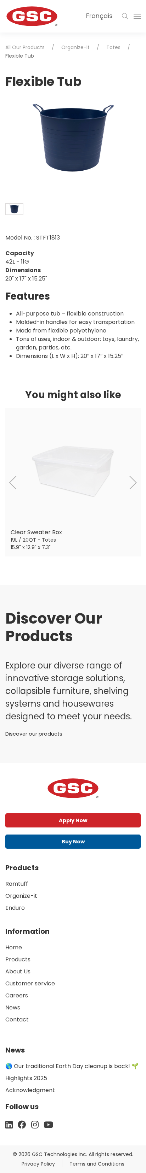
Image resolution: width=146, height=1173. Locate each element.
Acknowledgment (30, 1090)
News (12, 1007)
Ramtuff (16, 884)
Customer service (30, 983)
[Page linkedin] (9, 1125)
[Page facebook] (22, 1125)
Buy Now (73, 841)
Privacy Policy (38, 1163)
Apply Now (73, 820)
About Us (17, 971)
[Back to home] (31, 16)
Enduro (15, 908)
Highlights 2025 (26, 1078)
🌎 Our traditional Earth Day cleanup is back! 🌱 (72, 1066)
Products (17, 959)
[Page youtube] (48, 1125)
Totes (113, 47)
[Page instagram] (35, 1125)
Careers (16, 995)
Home (13, 947)
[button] (125, 16)
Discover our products (33, 733)
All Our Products (25, 47)
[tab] (14, 209)
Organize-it (75, 47)
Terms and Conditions (96, 1163)
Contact (17, 1019)
